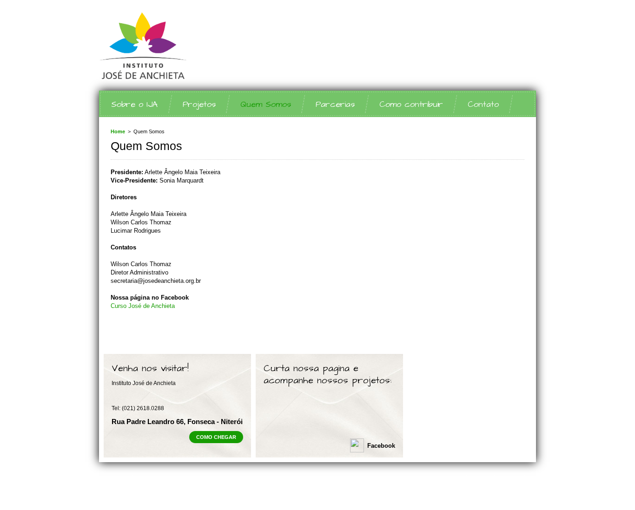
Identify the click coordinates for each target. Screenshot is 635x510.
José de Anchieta (187, 45)
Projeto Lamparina (293, 494)
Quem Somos (265, 104)
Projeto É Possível (235, 494)
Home (118, 131)
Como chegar (216, 437)
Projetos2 (343, 485)
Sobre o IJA (134, 104)
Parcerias (335, 104)
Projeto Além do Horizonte (167, 494)
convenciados (197, 477)
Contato (483, 104)
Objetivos (111, 494)
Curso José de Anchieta (143, 305)
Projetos (199, 104)
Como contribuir (411, 104)
